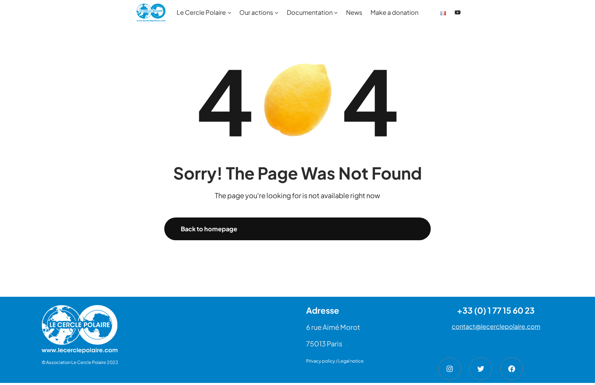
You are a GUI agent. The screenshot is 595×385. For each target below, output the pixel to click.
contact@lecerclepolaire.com (496, 326)
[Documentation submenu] (336, 12)
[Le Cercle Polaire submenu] (229, 12)
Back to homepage (209, 229)
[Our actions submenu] (277, 12)
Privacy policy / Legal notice (335, 361)
